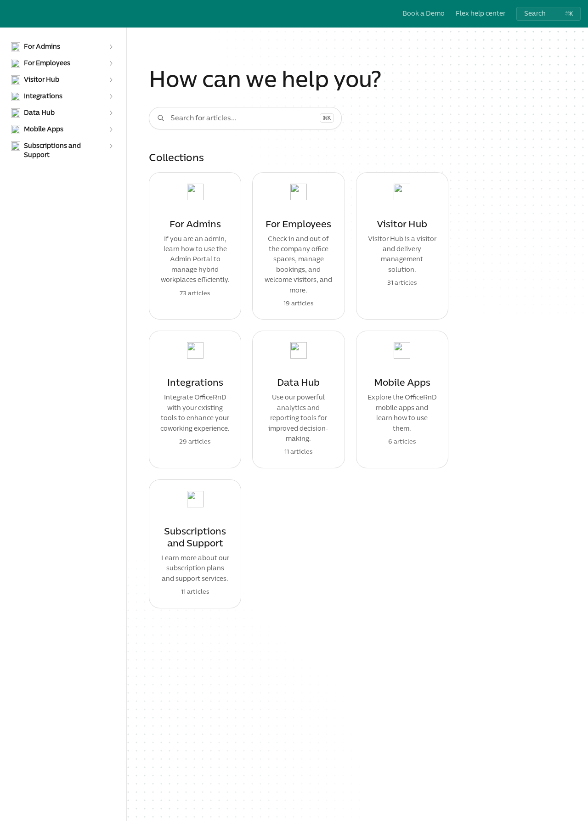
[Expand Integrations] (110, 96)
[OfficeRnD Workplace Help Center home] (9, 13)
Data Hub (298, 383)
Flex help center (480, 13)
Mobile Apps (402, 383)
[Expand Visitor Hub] (110, 79)
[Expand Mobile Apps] (110, 129)
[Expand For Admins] (110, 46)
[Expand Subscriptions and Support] (110, 146)
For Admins (195, 225)
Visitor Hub (402, 225)
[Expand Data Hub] (110, 113)
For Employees (298, 225)
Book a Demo (423, 13)
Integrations (195, 383)
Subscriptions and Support (195, 538)
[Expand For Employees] (110, 63)
